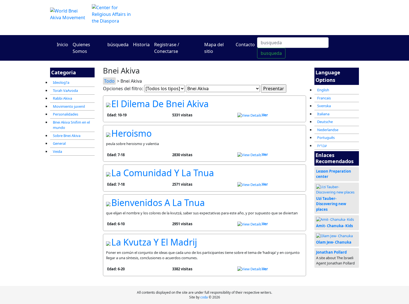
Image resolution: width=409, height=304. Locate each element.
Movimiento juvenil (69, 106)
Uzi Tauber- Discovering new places (331, 204)
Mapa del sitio (214, 47)
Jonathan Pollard (331, 252)
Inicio (62, 44)
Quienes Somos (81, 47)
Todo (109, 81)
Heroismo (131, 133)
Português (326, 137)
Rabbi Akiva (62, 98)
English (323, 89)
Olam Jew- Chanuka (333, 242)
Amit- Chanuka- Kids (334, 225)
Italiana (323, 113)
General (59, 143)
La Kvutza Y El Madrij (154, 242)
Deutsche (325, 121)
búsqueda (118, 44)
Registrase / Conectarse (166, 47)
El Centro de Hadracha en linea (257, 17)
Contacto (245, 44)
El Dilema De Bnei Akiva (160, 104)
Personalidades (65, 114)
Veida (57, 151)
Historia (141, 44)
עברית (322, 145)
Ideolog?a (61, 82)
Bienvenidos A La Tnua (158, 203)
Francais (324, 97)
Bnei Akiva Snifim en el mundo (71, 125)
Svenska (324, 105)
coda (204, 297)
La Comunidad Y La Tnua (162, 173)
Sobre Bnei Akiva (66, 135)
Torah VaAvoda (65, 90)
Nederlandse (327, 129)
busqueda (271, 53)
